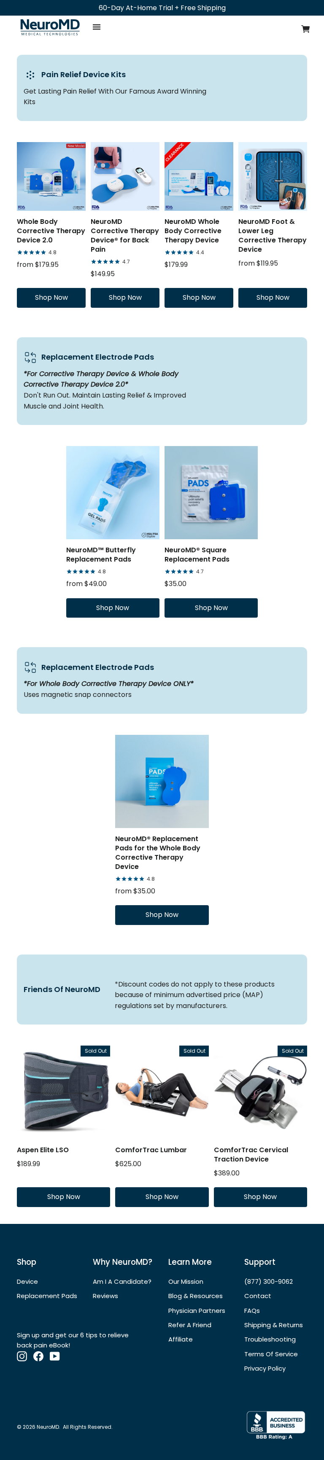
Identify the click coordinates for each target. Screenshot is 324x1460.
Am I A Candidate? (122, 1281)
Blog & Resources (195, 1295)
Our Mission (185, 1281)
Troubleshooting (270, 1339)
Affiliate (180, 1339)
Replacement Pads (47, 1295)
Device (27, 1281)
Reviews (105, 1295)
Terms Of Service (271, 1354)
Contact (257, 1295)
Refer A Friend (189, 1324)
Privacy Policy (265, 1368)
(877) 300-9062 (268, 1281)
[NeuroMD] (50, 37)
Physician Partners (196, 1310)
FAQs (252, 1310)
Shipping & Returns (273, 1324)
